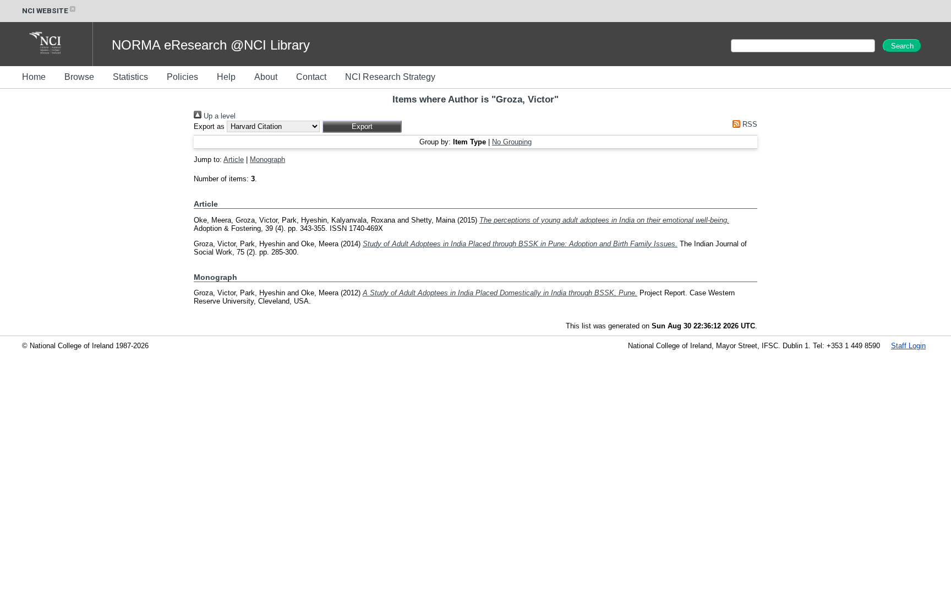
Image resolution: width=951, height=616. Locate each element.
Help (226, 77)
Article (233, 159)
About (265, 77)
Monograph (267, 159)
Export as (209, 126)
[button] (362, 126)
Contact (311, 77)
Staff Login (908, 346)
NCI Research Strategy (390, 77)
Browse (79, 77)
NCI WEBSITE (45, 11)
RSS (748, 124)
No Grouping (512, 142)
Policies (182, 77)
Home (34, 77)
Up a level (218, 116)
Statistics (130, 77)
